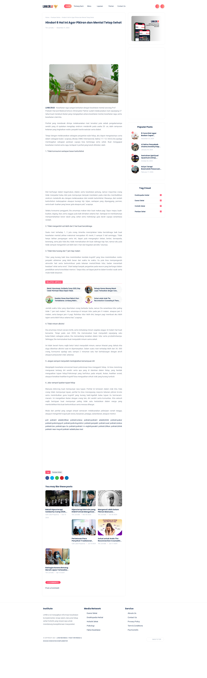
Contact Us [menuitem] (121, 6)
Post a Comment (52, 588)
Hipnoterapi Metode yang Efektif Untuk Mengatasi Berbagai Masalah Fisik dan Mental (83, 510)
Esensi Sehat (147, 201)
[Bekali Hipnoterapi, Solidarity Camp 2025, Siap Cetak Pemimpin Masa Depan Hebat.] (49, 289)
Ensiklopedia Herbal (147, 195)
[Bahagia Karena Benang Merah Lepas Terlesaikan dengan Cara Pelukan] (89, 289)
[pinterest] (144, 6)
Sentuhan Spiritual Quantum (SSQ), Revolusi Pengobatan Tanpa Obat (151, 157)
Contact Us (132, 617)
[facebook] (133, 6)
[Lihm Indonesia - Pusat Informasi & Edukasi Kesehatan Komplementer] (50, 6)
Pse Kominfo (133, 630)
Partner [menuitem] (111, 6)
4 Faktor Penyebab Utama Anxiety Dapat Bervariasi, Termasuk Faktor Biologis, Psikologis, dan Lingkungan (151, 145)
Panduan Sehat (55, 17)
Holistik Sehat (147, 206)
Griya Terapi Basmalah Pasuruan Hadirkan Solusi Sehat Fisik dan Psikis (151, 168)
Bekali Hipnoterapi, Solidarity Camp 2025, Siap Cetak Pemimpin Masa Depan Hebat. (67, 289)
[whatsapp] (140, 6)
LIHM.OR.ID (50, 108)
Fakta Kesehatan (93, 630)
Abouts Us (132, 613)
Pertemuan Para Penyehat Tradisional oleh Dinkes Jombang (82, 540)
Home (68, 6)
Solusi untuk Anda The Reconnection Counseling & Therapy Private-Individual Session (107, 299)
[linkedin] (67, 478)
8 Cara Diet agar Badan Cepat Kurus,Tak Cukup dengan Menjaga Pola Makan (151, 134)
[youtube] (151, 6)
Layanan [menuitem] (100, 6)
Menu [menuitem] (89, 6)
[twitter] (137, 6)
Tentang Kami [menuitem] (79, 6)
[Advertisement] (83, 47)
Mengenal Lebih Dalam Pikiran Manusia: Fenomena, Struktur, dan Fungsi (109, 510)
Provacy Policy (134, 621)
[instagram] (147, 6)
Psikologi (90, 626)
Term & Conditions (135, 626)
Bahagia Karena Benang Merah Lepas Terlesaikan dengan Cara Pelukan (105, 289)
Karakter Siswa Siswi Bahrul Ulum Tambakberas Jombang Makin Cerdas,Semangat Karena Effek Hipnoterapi (67, 299)
